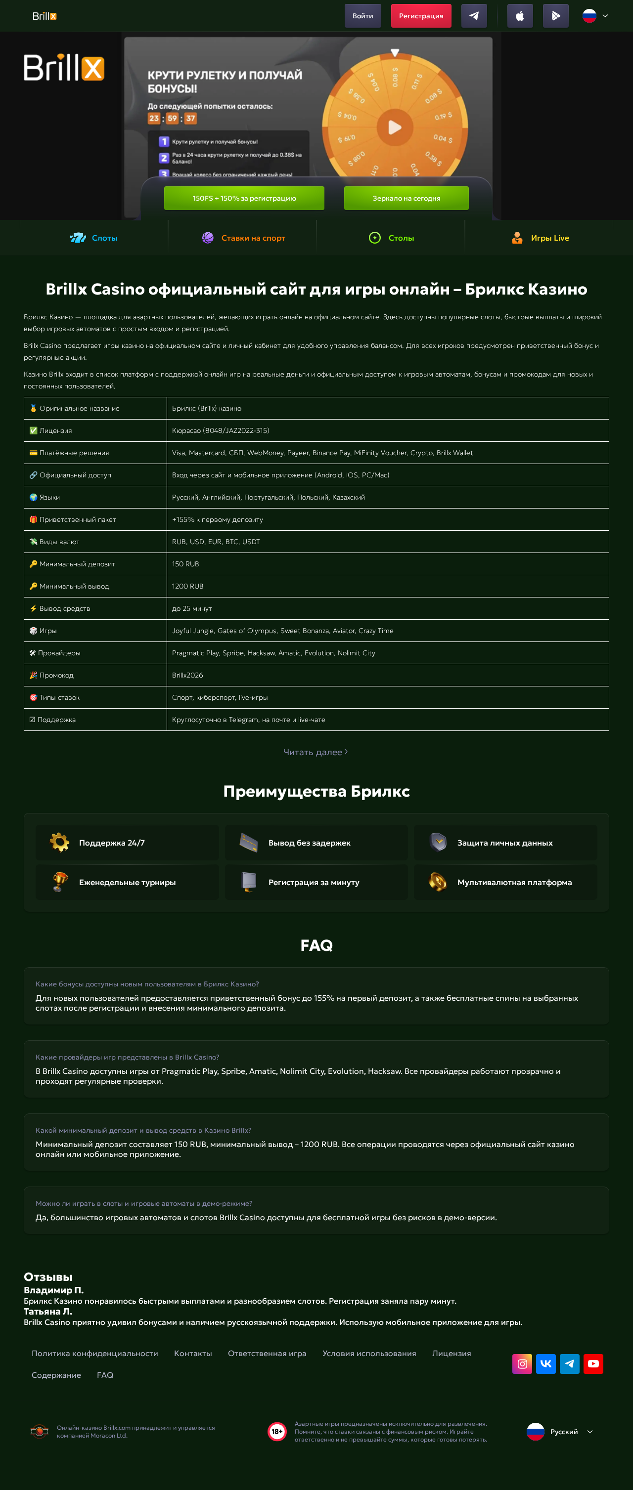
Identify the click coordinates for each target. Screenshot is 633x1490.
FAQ (105, 1375)
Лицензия (451, 1353)
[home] (45, 16)
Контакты (193, 1353)
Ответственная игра (267, 1353)
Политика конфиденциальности (95, 1353)
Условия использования (369, 1353)
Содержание (56, 1375)
